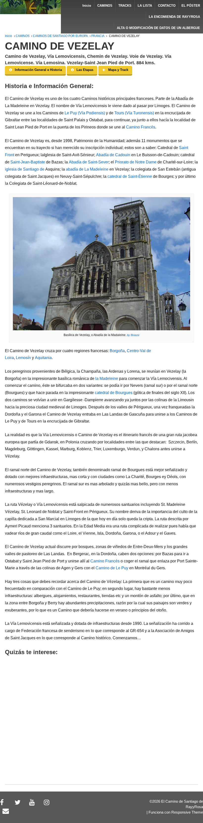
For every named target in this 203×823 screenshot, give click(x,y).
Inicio (86, 5)
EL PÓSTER (190, 5)
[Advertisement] (101, 727)
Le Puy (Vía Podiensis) (85, 113)
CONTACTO (167, 5)
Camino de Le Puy (112, 568)
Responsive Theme (187, 812)
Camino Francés (140, 127)
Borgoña (117, 351)
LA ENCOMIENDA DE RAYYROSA (174, 17)
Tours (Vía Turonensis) (134, 113)
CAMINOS (104, 5)
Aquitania (43, 358)
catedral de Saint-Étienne (129, 176)
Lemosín (23, 358)
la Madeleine (106, 378)
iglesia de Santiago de (25, 169)
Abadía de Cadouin (113, 155)
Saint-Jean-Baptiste (27, 162)
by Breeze (132, 335)
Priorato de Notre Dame (136, 162)
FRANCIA (97, 36)
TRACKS (124, 5)
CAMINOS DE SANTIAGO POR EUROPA (60, 36)
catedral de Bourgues (113, 393)
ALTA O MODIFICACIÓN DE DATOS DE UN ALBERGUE (158, 28)
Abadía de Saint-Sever (89, 162)
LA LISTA (145, 5)
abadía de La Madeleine (87, 169)
